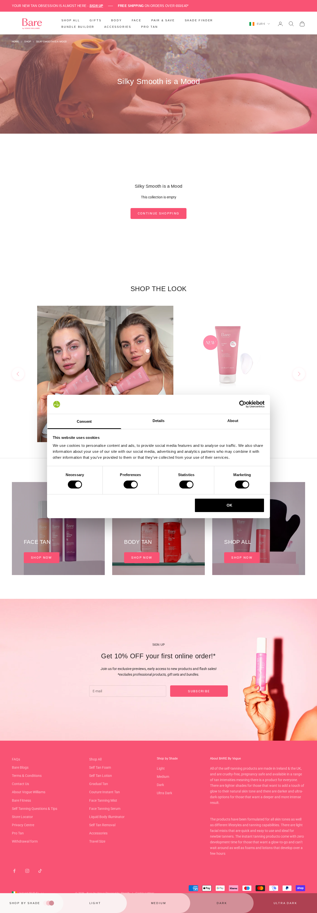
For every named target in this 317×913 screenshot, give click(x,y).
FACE (136, 20)
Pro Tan (18, 833)
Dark (160, 785)
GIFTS (95, 20)
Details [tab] (159, 421)
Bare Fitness (21, 800)
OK (229, 505)
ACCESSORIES (117, 26)
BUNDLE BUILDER (77, 26)
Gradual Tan (98, 784)
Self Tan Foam (100, 767)
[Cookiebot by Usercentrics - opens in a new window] (242, 404)
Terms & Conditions (27, 776)
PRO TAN (149, 26)
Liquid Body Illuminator (107, 817)
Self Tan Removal (102, 825)
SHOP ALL (70, 20)
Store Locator (22, 817)
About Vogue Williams (28, 792)
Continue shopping (159, 213)
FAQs (16, 759)
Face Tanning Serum (104, 809)
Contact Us (20, 784)
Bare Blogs (20, 767)
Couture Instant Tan (104, 792)
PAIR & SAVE (163, 20)
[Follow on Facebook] (14, 870)
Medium (163, 777)
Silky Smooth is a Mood (51, 41)
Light (161, 768)
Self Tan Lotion (100, 776)
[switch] (131, 484)
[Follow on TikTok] (40, 870)
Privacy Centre (23, 825)
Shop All (95, 759)
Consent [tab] (84, 421)
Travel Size (97, 841)
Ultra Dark (164, 793)
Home (15, 41)
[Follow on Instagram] (27, 870)
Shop (27, 41)
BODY (116, 20)
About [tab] (232, 421)
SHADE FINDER (199, 20)
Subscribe (199, 691)
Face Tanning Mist (103, 800)
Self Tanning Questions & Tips (34, 809)
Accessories (98, 833)
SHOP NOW (41, 557)
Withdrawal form (25, 841)
